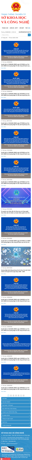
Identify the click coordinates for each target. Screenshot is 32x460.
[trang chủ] (16, 7)
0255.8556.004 (12, 441)
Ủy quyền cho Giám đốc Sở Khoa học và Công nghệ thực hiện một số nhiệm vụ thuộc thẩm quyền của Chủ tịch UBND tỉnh (15, 212)
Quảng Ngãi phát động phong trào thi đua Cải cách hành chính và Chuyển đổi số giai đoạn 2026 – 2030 (16, 270)
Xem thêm (3, 68)
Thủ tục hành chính (13, 37)
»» (23, 395)
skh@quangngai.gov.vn (11, 443)
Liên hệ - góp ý (14, 28)
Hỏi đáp (21, 28)
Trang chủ (5, 28)
